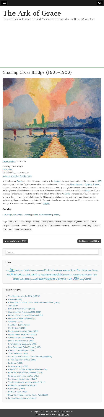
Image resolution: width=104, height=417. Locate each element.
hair (28, 274)
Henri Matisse (76, 184)
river (84, 226)
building (36, 222)
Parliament (76, 226)
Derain (20, 181)
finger (84, 270)
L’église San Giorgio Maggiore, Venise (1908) (27, 369)
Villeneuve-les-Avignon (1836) (21, 337)
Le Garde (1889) (15, 363)
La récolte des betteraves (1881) (22, 398)
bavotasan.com (63, 414)
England (7, 226)
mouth (84, 275)
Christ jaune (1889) (16, 388)
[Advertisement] (52, 48)
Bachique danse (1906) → (89, 241)
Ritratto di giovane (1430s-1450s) (22, 385)
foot (8, 275)
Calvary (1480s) (15, 299)
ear (42, 270)
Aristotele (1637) (15, 322)
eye (60, 270)
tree (64, 279)
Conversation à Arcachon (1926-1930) (24, 312)
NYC (47, 226)
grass (23, 275)
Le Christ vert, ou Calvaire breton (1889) (25, 315)
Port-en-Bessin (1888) (17, 392)
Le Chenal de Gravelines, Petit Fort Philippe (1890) (30, 357)
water (17, 229)
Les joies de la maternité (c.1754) (22, 379)
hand (34, 274)
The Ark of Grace (32, 13)
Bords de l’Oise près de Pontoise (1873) (25, 373)
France (96, 184)
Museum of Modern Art (12, 176)
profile (22, 279)
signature (51, 278)
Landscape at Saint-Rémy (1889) (22, 334)
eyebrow (66, 270)
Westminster (26, 229)
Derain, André (8, 161)
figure (73, 270)
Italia (43, 274)
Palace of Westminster (42, 215)
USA (10, 229)
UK (5, 229)
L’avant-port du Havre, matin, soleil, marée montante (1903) (34, 302)
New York (27, 176)
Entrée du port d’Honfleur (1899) (22, 360)
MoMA (46, 203)
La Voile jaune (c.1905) (18, 366)
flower (89, 270)
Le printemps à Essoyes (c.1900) (22, 344)
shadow (41, 278)
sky (89, 226)
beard (17, 270)
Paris (87, 190)
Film (79, 270)
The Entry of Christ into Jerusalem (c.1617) (26, 382)
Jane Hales (13, 306)
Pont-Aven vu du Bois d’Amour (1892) (24, 347)
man (70, 275)
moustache (77, 275)
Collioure (88, 184)
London (57, 181)
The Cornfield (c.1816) (18, 353)
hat (39, 275)
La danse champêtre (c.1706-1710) (23, 376)
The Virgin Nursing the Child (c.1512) (24, 296)
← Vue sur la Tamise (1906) (15, 241)
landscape (52, 274)
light (60, 274)
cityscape (78, 222)
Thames (97, 226)
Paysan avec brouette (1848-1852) (23, 331)
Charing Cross (47, 222)
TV (67, 279)
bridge (28, 222)
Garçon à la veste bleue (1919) (21, 318)
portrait (16, 279)
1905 (5, 170)
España (56, 270)
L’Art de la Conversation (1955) (21, 309)
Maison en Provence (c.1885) (21, 341)
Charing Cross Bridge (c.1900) (21, 350)
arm (7, 270)
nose (89, 275)
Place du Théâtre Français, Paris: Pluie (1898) (28, 395)
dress (39, 270)
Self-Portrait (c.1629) (17, 328)
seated (33, 279)
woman (87, 279)
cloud (86, 222)
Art (22, 222)
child (21, 270)
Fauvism (15, 226)
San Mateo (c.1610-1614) (19, 325)
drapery (32, 270)
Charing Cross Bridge (13, 215)
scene (28, 279)
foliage (95, 270)
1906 (10, 170)
